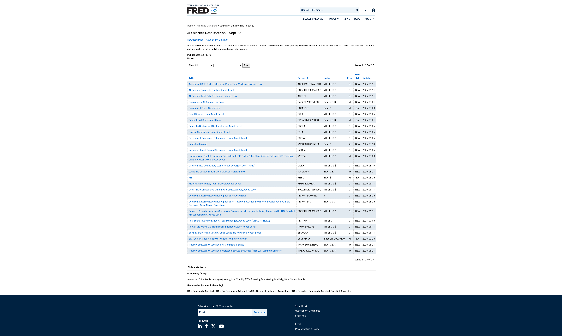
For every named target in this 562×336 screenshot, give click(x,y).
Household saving (198, 144)
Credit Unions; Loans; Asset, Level (206, 114)
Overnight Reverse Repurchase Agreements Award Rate (217, 195)
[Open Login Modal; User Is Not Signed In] (373, 10)
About (369, 18)
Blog (357, 18)
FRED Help (300, 315)
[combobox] (327, 10)
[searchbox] (328, 10)
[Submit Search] (357, 10)
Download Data (195, 39)
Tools (333, 18)
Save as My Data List (217, 39)
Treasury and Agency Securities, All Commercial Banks (216, 244)
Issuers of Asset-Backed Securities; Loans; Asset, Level (218, 150)
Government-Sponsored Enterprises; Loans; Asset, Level (218, 138)
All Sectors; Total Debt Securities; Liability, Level (213, 96)
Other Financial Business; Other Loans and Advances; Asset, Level (222, 189)
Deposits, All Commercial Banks (205, 120)
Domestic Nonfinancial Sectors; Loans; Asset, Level (215, 126)
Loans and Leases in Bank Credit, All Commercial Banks (217, 171)
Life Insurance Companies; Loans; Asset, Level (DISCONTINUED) (222, 165)
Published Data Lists (206, 25)
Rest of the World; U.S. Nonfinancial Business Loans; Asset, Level (222, 226)
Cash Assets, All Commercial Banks (207, 102)
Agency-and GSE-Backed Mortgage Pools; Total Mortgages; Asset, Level (226, 84)
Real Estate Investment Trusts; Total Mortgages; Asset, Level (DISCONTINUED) (229, 220)
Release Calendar (313, 18)
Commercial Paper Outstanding (204, 108)
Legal (298, 324)
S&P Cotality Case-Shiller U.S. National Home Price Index (218, 238)
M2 (190, 177)
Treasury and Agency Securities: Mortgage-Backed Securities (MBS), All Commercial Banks (235, 250)
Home (190, 25)
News (346, 18)
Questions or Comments (307, 310)
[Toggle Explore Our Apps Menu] (365, 10)
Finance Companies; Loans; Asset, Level (209, 132)
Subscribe (259, 312)
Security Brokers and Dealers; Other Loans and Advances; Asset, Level (225, 232)
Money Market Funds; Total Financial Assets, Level (215, 183)
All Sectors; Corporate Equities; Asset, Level (211, 90)
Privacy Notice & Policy (307, 329)
